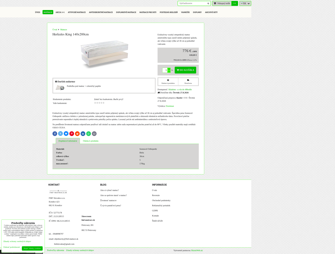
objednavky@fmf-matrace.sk (66, 239)
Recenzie (156, 195)
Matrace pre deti (147, 12)
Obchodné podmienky (161, 200)
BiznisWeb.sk (197, 250)
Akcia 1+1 (60, 12)
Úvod (37, 12)
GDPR (155, 210)
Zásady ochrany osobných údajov (80, 250)
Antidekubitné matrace (101, 12)
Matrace (48, 12)
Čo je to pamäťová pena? (110, 205)
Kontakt (155, 216)
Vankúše (185, 12)
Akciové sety (211, 12)
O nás (154, 190)
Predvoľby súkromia (55, 250)
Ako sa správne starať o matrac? (113, 195)
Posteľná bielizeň (169, 12)
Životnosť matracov (108, 200)
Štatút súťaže (157, 221)
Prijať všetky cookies (32, 248)
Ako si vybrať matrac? (109, 190)
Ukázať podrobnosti (11, 247)
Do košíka (186, 70)
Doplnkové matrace (126, 12)
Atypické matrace (77, 12)
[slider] (99, 103)
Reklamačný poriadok (161, 205)
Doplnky (197, 12)
